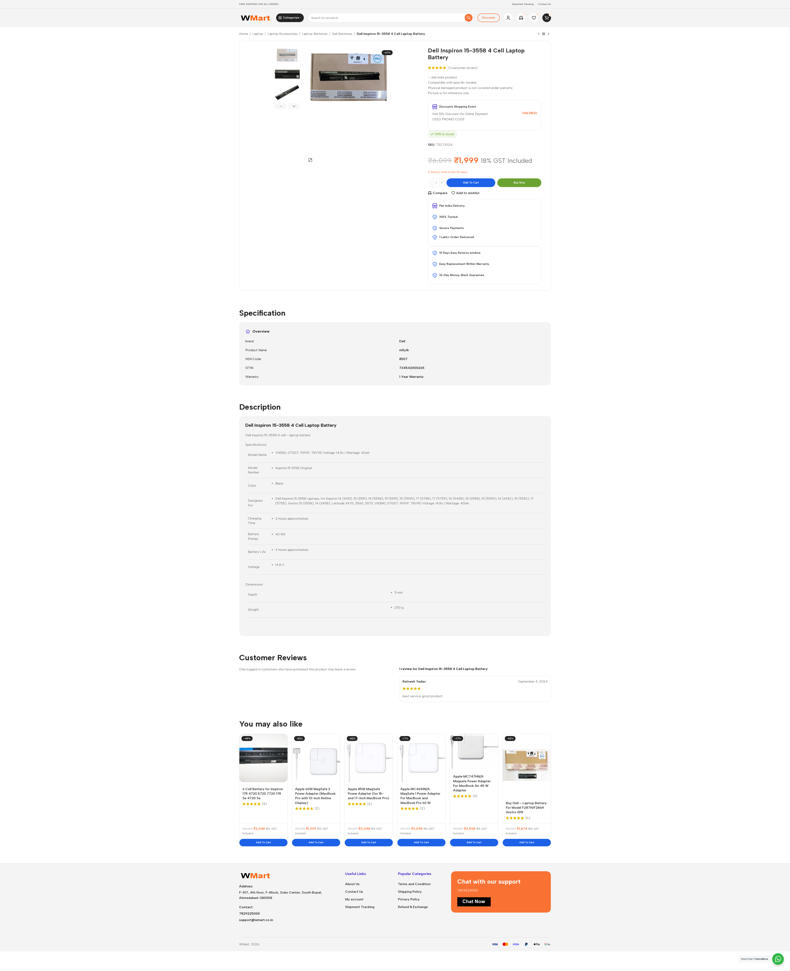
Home (243, 34)
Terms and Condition (414, 884)
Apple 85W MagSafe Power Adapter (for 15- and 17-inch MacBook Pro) (368, 793)
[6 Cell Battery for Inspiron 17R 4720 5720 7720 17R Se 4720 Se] (263, 758)
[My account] (508, 18)
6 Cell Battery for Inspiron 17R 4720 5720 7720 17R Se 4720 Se (262, 793)
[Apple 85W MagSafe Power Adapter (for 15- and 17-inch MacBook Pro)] (369, 758)
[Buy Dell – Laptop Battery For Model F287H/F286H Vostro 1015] (527, 765)
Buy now (519, 182)
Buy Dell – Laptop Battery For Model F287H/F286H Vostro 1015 (526, 807)
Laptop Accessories (282, 34)
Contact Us (354, 892)
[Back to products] (543, 34)
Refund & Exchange (413, 907)
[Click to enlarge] (310, 160)
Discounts (488, 17)
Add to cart (471, 182)
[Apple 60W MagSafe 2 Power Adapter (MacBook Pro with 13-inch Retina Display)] (316, 758)
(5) (264, 804)
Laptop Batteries (315, 34)
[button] (280, 106)
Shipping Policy (410, 892)
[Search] (469, 18)
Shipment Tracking (359, 907)
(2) (317, 808)
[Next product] (548, 34)
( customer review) (463, 68)
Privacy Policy (409, 899)
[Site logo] (255, 17)
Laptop (257, 34)
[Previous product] (538, 34)
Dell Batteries (342, 34)
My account (354, 899)
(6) (527, 818)
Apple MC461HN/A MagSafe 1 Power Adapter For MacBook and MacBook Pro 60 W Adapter (420, 798)
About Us (352, 884)
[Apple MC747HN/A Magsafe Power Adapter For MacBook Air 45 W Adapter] (474, 752)
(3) (475, 796)
